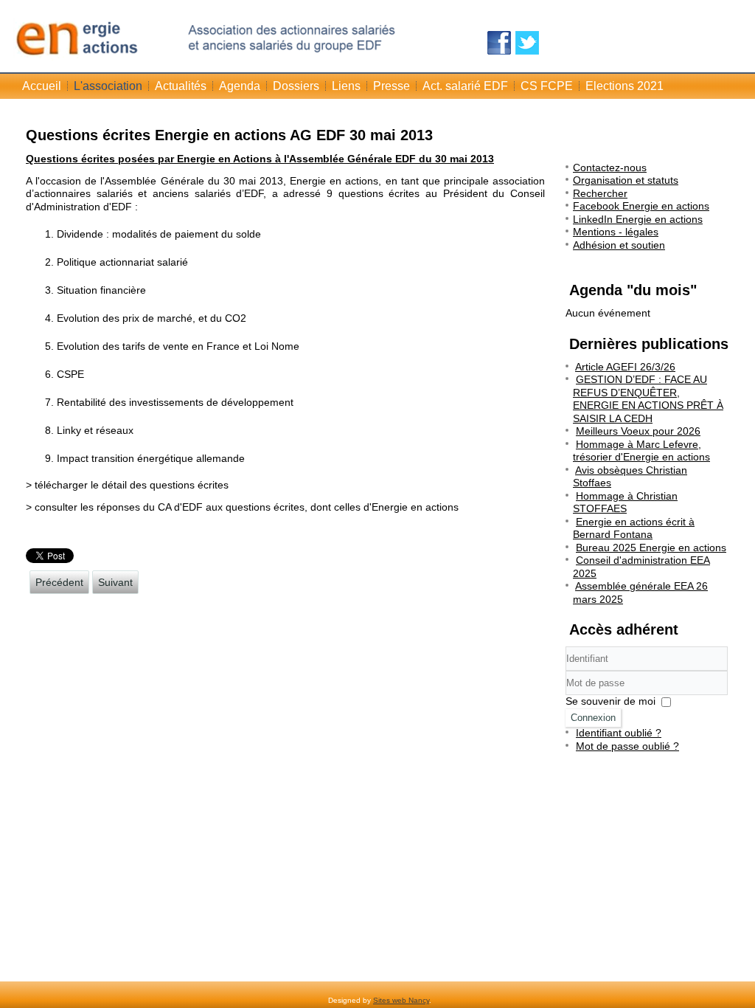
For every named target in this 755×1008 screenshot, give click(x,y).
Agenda (239, 86)
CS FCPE (547, 86)
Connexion (593, 717)
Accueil (41, 86)
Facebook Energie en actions (641, 206)
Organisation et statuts (625, 180)
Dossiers (296, 86)
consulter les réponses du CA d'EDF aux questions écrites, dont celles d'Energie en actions (247, 507)
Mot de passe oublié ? (627, 746)
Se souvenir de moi (610, 701)
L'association (108, 86)
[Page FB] (499, 43)
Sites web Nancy (401, 1000)
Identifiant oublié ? (618, 733)
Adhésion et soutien (619, 245)
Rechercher (600, 193)
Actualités (180, 86)
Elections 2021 (624, 86)
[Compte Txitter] (527, 43)
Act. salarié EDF (465, 86)
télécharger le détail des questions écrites (132, 485)
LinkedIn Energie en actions (638, 219)
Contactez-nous (610, 167)
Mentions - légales (615, 232)
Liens (346, 86)
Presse (391, 86)
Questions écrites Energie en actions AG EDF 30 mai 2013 (229, 135)
